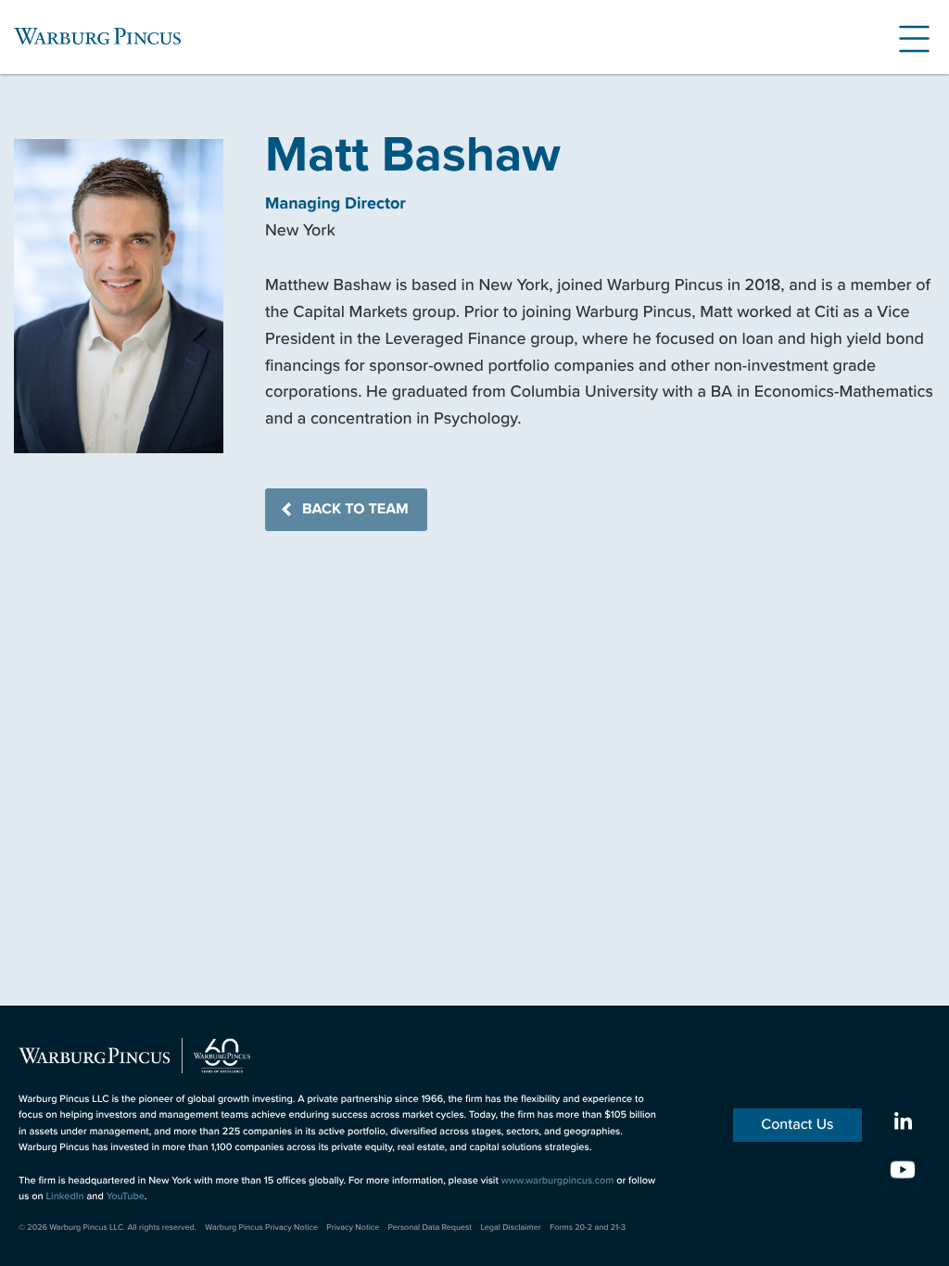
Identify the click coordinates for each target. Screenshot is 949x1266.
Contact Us (797, 1124)
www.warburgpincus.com (557, 1180)
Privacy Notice (352, 1227)
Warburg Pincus (97, 36)
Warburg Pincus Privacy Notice (261, 1227)
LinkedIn (64, 1196)
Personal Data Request (430, 1227)
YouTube (126, 1196)
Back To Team (355, 509)
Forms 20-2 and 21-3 (588, 1227)
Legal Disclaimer (510, 1227)
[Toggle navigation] (907, 36)
